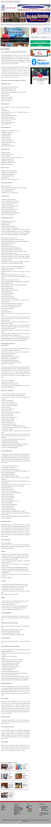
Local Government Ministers (40, 41)
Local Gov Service (17, 810)
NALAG (15, 814)
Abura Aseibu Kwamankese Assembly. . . (11, 795)
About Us (3, 805)
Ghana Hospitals (17, 813)
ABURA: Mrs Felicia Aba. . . (25, 786)
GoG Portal (16, 805)
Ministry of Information (18, 809)
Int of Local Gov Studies (18, 808)
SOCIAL (24, 773)
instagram (30, 809)
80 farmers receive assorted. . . (25, 767)
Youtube (29, 808)
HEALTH (10, 764)
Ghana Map (3, 809)
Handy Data (40, 45)
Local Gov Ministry (17, 807)
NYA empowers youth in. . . (10, 776)
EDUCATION (10, 782)
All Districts (3, 807)
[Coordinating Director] (47, 30)
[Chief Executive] (33, 30)
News (2, 808)
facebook (30, 805)
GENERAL (10, 773)
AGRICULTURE (25, 764)
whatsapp (30, 811)
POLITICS (24, 782)
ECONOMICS (10, 792)
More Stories (10, 769)
